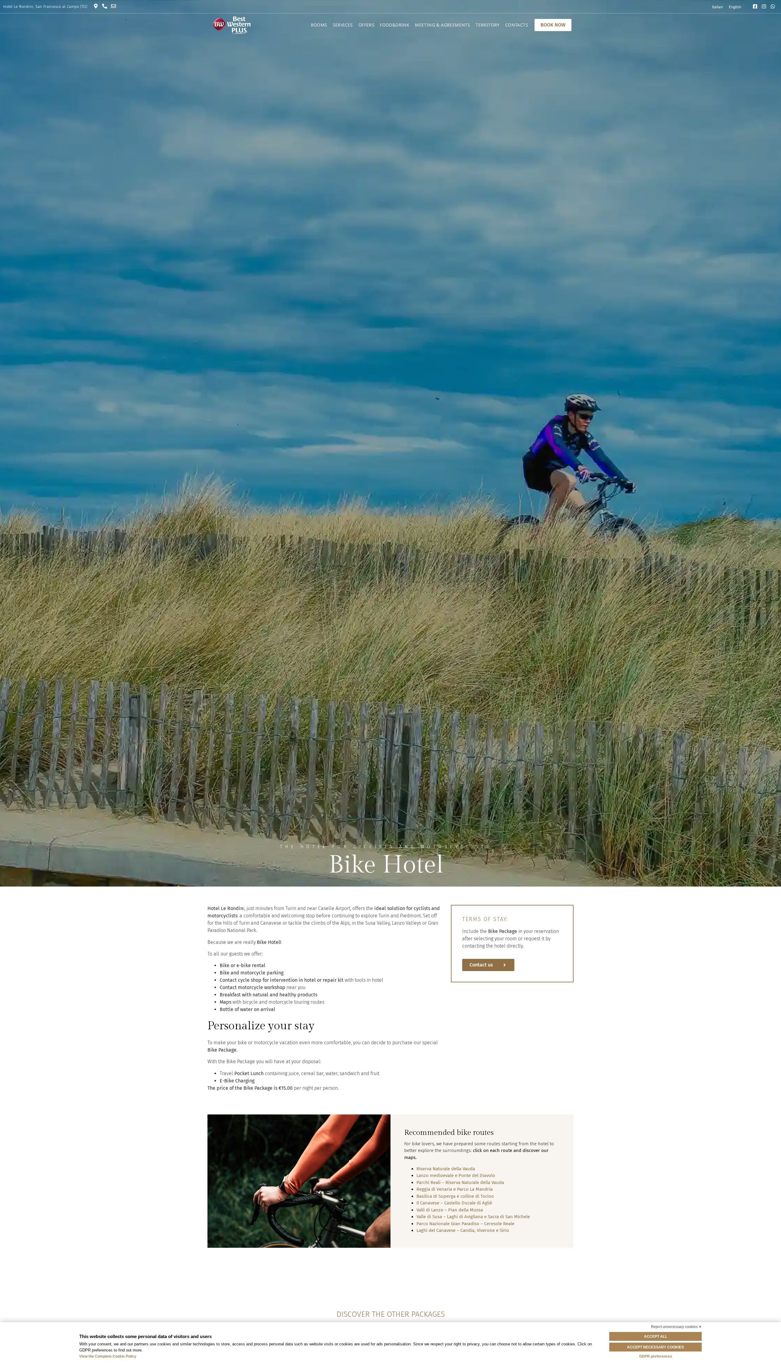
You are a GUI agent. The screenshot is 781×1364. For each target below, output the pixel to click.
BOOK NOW (553, 25)
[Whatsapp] (774, 6)
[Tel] (106, 6)
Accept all (655, 1336)
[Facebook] (756, 6)
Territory (488, 25)
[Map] (97, 6)
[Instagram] (765, 6)
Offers (366, 25)
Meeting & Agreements (442, 25)
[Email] (115, 6)
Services (343, 25)
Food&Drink (394, 25)
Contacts (516, 25)
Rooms (319, 25)
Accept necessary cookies (655, 1347)
